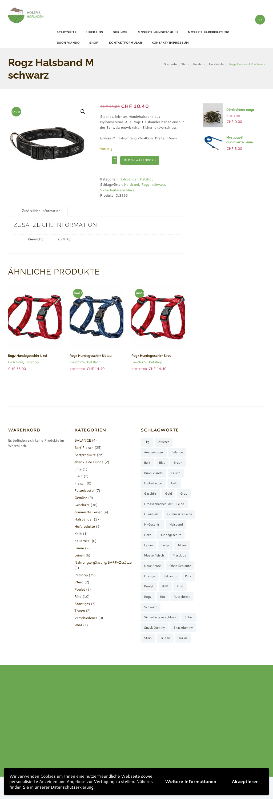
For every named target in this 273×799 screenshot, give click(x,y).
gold (168, 493)
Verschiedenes (85, 617)
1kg (147, 441)
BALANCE (82, 440)
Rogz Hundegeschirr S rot (151, 356)
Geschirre (15, 362)
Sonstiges (82, 603)
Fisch (78, 476)
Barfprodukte (85, 454)
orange (149, 576)
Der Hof (120, 32)
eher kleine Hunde (88, 461)
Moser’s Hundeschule (158, 32)
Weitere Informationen (190, 781)
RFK (165, 586)
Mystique (179, 555)
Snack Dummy (154, 627)
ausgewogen (153, 452)
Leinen (79, 555)
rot (162, 596)
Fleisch (80, 483)
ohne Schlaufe (180, 565)
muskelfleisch (154, 555)
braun (178, 462)
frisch (175, 473)
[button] (83, 111)
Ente (78, 469)
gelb (174, 483)
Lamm (79, 548)
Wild (78, 625)
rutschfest (182, 596)
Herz (147, 534)
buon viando (68, 43)
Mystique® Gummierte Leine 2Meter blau (239, 142)
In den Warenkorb (140, 160)
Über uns (94, 32)
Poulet (79, 589)
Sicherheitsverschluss (117, 190)
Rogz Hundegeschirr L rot (27, 356)
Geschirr (150, 493)
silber (188, 617)
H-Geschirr (152, 524)
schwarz (158, 184)
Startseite (67, 32)
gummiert (151, 514)
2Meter (163, 441)
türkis (182, 638)
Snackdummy (183, 627)
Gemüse (80, 497)
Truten (79, 610)
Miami (182, 545)
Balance (177, 452)
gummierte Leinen (88, 512)
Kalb (78, 533)
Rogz (145, 184)
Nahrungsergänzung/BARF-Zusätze (103, 562)
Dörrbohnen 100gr (240, 110)
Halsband (131, 184)
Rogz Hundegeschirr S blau (90, 356)
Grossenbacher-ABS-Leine (164, 504)
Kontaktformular (125, 43)
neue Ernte (152, 565)
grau (183, 493)
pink (188, 576)
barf (147, 462)
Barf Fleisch (84, 447)
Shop (93, 43)
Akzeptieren (245, 781)
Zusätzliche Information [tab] (41, 210)
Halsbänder (216, 64)
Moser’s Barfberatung (209, 32)
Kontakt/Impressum (170, 43)
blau (162, 462)
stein (148, 638)
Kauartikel (82, 540)
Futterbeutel (84, 490)
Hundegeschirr (170, 534)
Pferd (78, 582)
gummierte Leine (179, 514)
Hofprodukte (84, 526)
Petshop (198, 64)
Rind (78, 596)
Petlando (169, 576)
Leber (165, 545)
